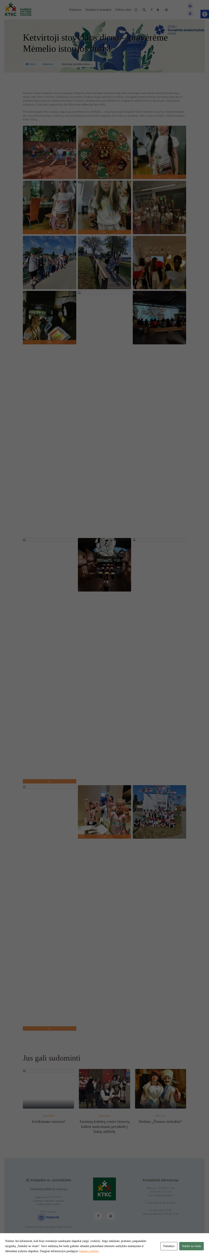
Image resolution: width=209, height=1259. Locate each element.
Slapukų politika (89, 1251)
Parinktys (169, 1246)
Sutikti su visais (191, 1246)
